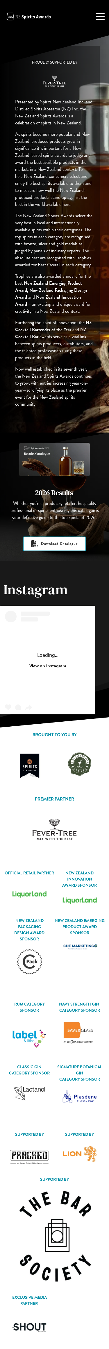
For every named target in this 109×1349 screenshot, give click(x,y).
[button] (100, 16)
